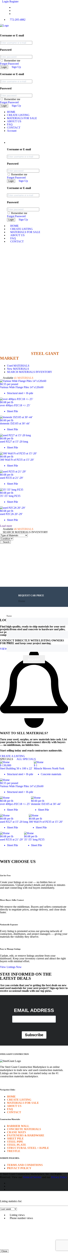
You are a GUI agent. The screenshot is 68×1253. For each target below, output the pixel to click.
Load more (6, 525)
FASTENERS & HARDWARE (25, 1135)
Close (4, 1251)
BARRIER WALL (18, 1125)
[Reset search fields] (1, 545)
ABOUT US (14, 121)
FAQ (10, 124)
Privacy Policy (59, 1177)
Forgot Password (9, 63)
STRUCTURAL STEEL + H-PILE (28, 1147)
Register (13, 1)
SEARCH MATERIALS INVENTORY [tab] (29, 371)
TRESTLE (13, 1151)
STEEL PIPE (15, 1141)
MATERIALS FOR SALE (22, 118)
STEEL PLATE (16, 1144)
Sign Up (16, 66)
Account (11, 130)
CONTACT (13, 127)
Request (34, 659)
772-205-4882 (17, 19)
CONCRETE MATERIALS (24, 1129)
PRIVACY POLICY (19, 1168)
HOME (11, 111)
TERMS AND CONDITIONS (25, 1164)
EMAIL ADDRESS (34, 1010)
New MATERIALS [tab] (18, 368)
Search (6, 542)
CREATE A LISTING (12, 756)
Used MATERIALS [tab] (18, 365)
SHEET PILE (15, 1138)
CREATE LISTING (18, 115)
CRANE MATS (16, 1132)
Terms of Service (32, 1177)
